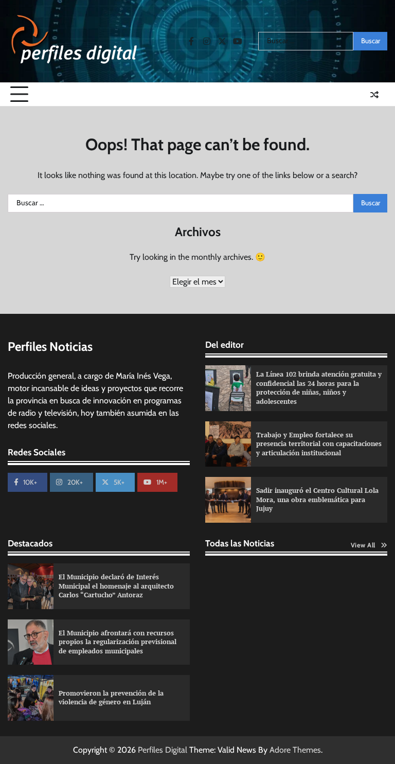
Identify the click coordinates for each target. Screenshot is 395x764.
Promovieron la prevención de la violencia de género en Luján (111, 697)
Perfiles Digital (162, 750)
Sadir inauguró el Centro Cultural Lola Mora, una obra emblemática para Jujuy (317, 499)
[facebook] (191, 41)
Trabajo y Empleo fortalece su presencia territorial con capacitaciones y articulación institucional (319, 443)
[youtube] (237, 41)
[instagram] (207, 41)
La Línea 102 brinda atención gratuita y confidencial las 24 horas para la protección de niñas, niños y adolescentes (319, 387)
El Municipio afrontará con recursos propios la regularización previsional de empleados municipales (117, 641)
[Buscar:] (305, 41)
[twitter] (222, 41)
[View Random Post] (374, 94)
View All (363, 545)
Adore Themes (295, 750)
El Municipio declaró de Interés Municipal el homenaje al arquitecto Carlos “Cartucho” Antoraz (116, 585)
